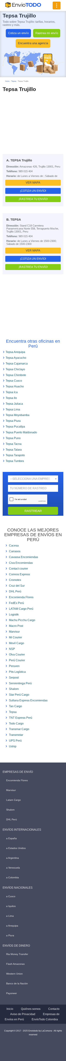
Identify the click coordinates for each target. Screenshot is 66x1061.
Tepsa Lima (13, 409)
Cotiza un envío (18, 33)
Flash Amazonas (15, 963)
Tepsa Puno (13, 438)
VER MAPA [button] (33, 182)
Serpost (14, 677)
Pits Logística (17, 671)
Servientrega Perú (20, 683)
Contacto (53, 1008)
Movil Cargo (16, 643)
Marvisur (14, 631)
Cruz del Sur (17, 585)
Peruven (14, 666)
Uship (12, 746)
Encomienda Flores (21, 597)
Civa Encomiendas (21, 562)
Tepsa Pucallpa (15, 426)
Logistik (14, 614)
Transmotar (16, 734)
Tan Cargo (15, 706)
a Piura (10, 935)
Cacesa (14, 545)
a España (11, 838)
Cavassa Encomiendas (23, 557)
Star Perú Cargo (19, 694)
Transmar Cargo (19, 729)
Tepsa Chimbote (16, 375)
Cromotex (15, 579)
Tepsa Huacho (15, 386)
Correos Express (19, 574)
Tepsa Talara (14, 449)
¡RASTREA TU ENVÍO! (33, 199)
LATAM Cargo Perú (21, 608)
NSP (12, 648)
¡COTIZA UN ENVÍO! (33, 190)
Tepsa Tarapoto (15, 455)
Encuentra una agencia (33, 43)
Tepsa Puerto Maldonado (21, 432)
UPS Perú (15, 740)
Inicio (7, 81)
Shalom (14, 688)
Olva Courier (17, 654)
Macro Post (16, 625)
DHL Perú (15, 591)
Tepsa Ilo (11, 397)
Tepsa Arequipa (15, 352)
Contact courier (18, 568)
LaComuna (46, 1031)
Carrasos (14, 551)
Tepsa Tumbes (15, 461)
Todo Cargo (16, 723)
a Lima (10, 915)
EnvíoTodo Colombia (45, 1019)
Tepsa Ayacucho (16, 357)
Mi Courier (15, 637)
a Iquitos (11, 906)
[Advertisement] (33, 120)
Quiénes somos (30, 1008)
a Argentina (12, 857)
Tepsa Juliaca (14, 403)
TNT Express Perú (20, 717)
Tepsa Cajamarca (17, 363)
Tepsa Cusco (14, 380)
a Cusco (10, 896)
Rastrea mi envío (46, 33)
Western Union (14, 973)
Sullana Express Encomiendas (28, 700)
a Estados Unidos (16, 848)
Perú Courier (17, 660)
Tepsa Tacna (13, 443)
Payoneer (11, 993)
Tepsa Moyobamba (17, 415)
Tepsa (13, 81)
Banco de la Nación (17, 983)
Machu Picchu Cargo (22, 620)
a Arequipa (12, 925)
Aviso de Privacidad (22, 1014)
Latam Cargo (13, 800)
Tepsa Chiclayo (15, 369)
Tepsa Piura (13, 420)
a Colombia (12, 877)
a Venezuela (13, 867)
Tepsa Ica (12, 392)
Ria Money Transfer (17, 954)
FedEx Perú (16, 602)
